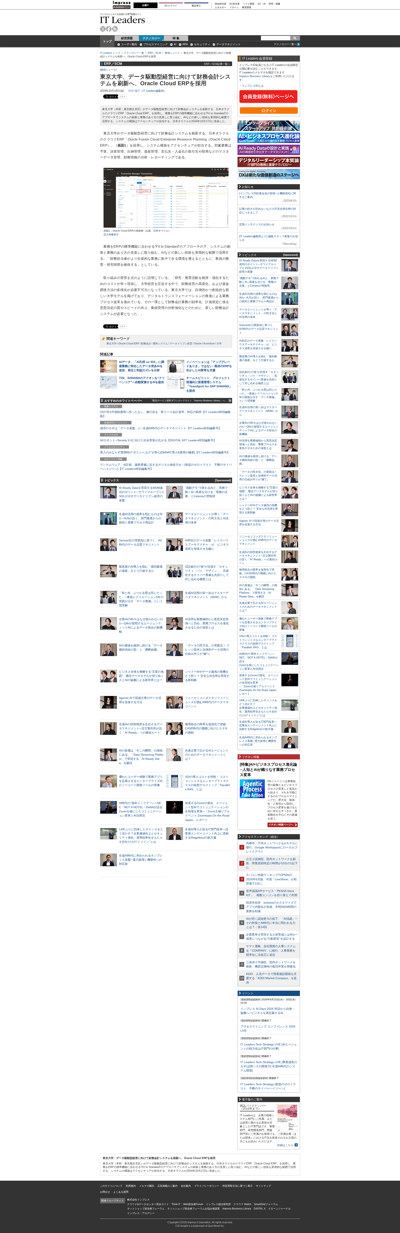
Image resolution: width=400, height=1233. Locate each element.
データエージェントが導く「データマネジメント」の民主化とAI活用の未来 (207, 518)
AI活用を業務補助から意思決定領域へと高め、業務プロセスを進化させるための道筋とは (207, 623)
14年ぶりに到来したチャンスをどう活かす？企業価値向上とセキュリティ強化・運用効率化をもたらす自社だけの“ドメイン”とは (258, 708)
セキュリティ (202, 44)
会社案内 (186, 1185)
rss (115, 29)
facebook (109, 29)
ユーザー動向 (129, 44)
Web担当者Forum (193, 1204)
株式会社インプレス (138, 1199)
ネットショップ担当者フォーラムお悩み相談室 (193, 1208)
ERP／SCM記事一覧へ (217, 64)
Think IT (175, 1204)
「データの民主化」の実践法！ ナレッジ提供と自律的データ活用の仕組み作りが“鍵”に (207, 649)
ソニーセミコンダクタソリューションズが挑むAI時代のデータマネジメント (207, 702)
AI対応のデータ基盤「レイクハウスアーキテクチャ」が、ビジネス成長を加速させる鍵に (207, 544)
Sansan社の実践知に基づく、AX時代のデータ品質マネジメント (258, 329)
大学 (219, 343)
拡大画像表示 (111, 234)
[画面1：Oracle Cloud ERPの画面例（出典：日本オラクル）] (166, 227)
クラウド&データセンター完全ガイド (148, 1204)
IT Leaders (122, 19)
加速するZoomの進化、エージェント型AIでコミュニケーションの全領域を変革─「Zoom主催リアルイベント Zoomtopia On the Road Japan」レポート (207, 811)
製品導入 (196, 5)
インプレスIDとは (253, 85)
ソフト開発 (248, 4)
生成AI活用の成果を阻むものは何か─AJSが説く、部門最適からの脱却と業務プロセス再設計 (140, 518)
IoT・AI (261, 4)
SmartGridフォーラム (266, 1204)
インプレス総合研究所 (218, 1204)
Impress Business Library (254, 76)
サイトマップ (263, 1185)
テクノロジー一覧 (134, 52)
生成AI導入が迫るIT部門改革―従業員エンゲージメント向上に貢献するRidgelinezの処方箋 (207, 833)
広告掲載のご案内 (168, 1185)
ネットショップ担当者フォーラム (146, 1208)
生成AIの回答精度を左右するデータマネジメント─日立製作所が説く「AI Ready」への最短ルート (140, 728)
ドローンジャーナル (279, 1208)
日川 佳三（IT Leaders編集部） (147, 90)
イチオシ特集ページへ (281, 824)
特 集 (176, 38)
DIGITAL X (259, 1208)
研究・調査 (274, 4)
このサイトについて (111, 1185)
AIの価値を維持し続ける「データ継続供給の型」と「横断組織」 (258, 460)
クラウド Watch (242, 1204)
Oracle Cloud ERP (128, 343)
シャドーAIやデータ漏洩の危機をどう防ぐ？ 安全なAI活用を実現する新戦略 (207, 676)
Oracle (198, 343)
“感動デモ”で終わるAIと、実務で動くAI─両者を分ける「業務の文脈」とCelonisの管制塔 (206, 492)
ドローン (234, 7)
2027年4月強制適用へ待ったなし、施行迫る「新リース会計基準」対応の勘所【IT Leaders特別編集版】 (165, 414)
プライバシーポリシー (206, 1185)
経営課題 (127, 38)
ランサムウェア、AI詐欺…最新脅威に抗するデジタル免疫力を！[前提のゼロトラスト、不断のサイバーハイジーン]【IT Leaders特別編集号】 (166, 466)
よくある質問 (120, 1191)
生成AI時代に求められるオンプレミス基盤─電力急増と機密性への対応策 (140, 859)
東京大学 (111, 343)
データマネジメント (228, 44)
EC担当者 (235, 4)
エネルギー (220, 7)
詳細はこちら (285, 1145)
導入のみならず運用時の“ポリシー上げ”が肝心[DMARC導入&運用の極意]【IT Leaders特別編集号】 (165, 452)
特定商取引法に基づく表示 (237, 1185)
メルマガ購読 (146, 1185)
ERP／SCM (154, 52)
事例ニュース (172, 52)
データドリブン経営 (181, 343)
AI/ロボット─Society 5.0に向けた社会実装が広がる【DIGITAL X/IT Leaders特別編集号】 (158, 440)
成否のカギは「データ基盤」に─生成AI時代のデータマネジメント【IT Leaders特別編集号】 (160, 428)
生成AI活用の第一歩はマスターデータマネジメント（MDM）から (258, 411)
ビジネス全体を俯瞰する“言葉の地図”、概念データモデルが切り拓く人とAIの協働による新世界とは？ (141, 676)
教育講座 (246, 7)
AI (175, 44)
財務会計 (146, 343)
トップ (107, 41)
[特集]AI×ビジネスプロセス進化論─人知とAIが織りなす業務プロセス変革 (268, 769)
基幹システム (160, 343)
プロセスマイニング (155, 44)
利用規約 (131, 1185)
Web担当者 (220, 4)
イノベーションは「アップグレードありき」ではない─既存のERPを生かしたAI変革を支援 (209, 366)
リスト (122, 96)
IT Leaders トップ (110, 52)
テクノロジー (151, 38)
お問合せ (105, 1191)
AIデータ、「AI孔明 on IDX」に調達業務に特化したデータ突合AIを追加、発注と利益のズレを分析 (141, 366)
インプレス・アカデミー (141, 1213)
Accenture (209, 343)
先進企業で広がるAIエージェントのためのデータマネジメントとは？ (207, 754)
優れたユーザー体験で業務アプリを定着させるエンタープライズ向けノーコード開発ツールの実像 (141, 781)
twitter (103, 29)
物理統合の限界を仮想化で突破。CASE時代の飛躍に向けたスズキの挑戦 (207, 728)
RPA (185, 44)
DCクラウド (171, 5)
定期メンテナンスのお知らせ (256, 224)
